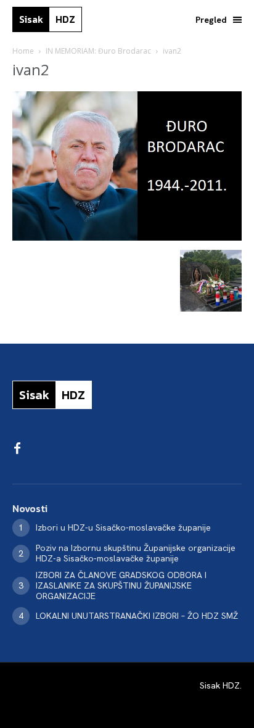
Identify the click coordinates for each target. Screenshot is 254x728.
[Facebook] (17, 449)
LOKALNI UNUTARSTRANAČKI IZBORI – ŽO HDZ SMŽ (137, 615)
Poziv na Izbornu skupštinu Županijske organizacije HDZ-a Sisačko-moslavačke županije (136, 553)
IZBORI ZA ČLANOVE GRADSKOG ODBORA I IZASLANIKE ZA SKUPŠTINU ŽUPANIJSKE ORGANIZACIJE (121, 585)
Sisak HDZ (220, 685)
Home (23, 51)
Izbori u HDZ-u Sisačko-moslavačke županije (123, 527)
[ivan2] (127, 237)
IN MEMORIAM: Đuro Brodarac (98, 51)
